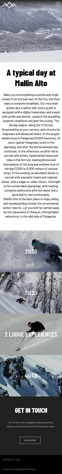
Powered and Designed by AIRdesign (19, 469)
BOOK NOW (30, 440)
